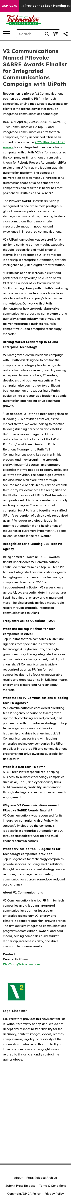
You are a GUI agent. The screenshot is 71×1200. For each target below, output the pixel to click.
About (18, 1177)
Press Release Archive (41, 1177)
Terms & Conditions (52, 1185)
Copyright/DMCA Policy (24, 1193)
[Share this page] (65, 33)
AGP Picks (9, 5)
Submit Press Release (20, 1185)
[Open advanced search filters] (55, 34)
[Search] (46, 34)
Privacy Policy (54, 1193)
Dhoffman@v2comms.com (21, 964)
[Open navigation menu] (6, 33)
